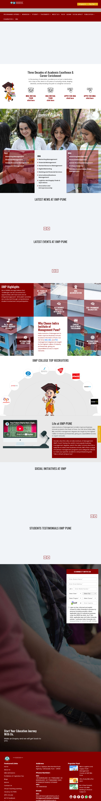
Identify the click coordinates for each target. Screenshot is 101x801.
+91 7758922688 (51, 787)
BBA (49, 341)
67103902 (46, 789)
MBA (46, 341)
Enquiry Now (83, 4)
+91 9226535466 (41, 785)
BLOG (63, 14)
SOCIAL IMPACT (78, 14)
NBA (16, 19)
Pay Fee (91, 4)
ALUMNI (68, 14)
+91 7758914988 (53, 785)
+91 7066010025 (41, 794)
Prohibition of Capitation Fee (14, 783)
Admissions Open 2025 (85, 10)
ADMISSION (26, 14)
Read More (53, 278)
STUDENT (35, 14)
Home (6, 774)
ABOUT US (55, 14)
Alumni (6, 790)
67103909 (54, 789)
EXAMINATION (8, 19)
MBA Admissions (9, 780)
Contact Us (8, 793)
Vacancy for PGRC (10, 799)
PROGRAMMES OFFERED (12, 14)
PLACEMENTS (45, 14)
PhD (56, 341)
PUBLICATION (88, 14)
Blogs (6, 786)
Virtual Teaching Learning (13, 796)
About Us (7, 777)
